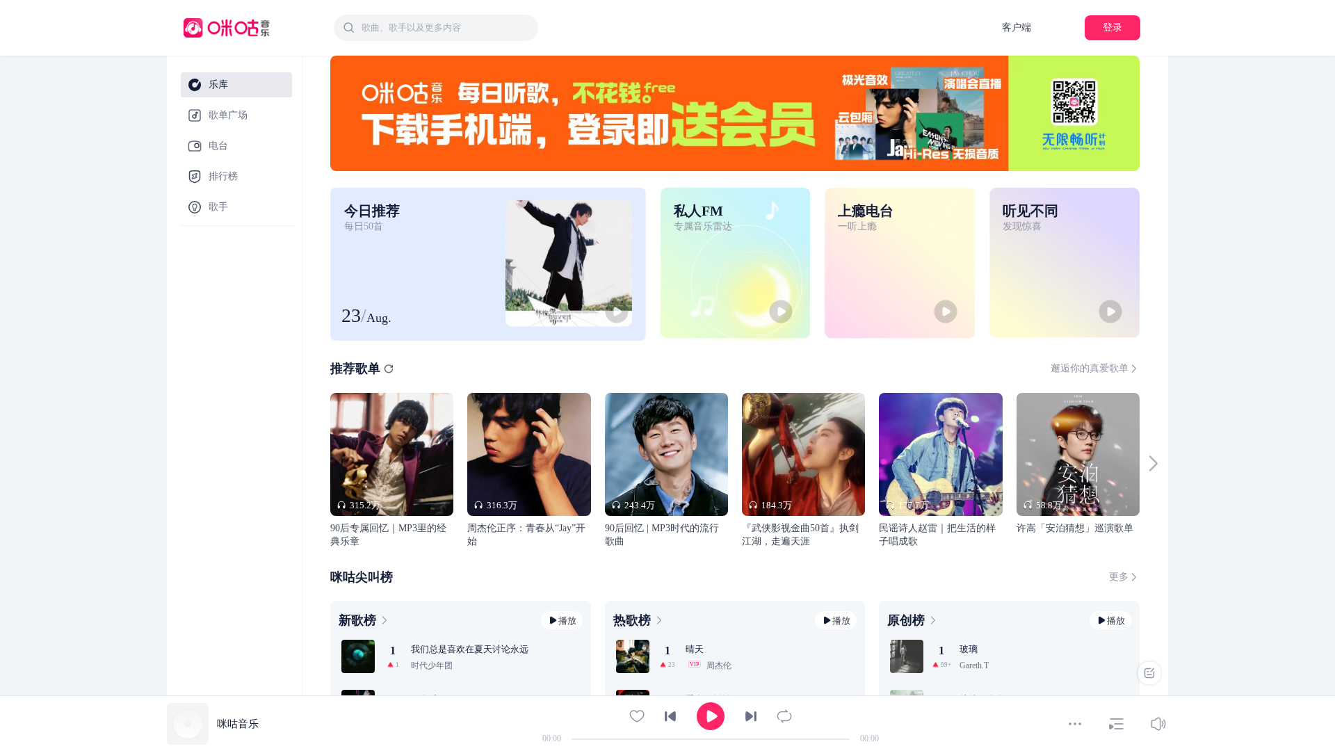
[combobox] (436, 28)
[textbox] (446, 27)
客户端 (1016, 27)
